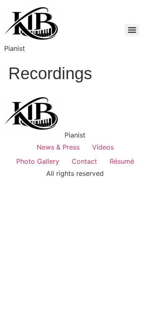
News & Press (58, 147)
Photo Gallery (37, 161)
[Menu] (132, 30)
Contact (84, 161)
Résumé (122, 161)
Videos (103, 147)
